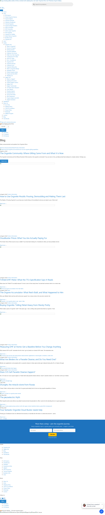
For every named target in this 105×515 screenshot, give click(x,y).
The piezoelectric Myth (10, 397)
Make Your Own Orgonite (13, 55)
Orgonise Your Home (12, 53)
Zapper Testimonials (11, 86)
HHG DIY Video (10, 58)
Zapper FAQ (10, 84)
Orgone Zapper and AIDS (13, 98)
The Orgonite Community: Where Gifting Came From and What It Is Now (31, 153)
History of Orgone (11, 48)
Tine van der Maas (11, 95)
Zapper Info (8, 77)
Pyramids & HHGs (7, 466)
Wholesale (7, 112)
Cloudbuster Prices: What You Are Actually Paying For (23, 238)
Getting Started (10, 50)
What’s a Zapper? (11, 79)
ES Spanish (6, 134)
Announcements (8, 148)
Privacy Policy (8, 110)
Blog (4, 117)
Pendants (5, 464)
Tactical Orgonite (9, 24)
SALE (4, 41)
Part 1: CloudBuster (11, 60)
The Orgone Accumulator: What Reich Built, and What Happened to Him (31, 292)
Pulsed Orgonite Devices (11, 17)
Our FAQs (7, 105)
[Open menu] (1, 10)
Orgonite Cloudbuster (10, 22)
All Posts (2, 148)
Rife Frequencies (11, 96)
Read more (4, 161)
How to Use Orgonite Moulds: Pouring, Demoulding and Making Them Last (32, 196)
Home (4, 12)
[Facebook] (1, 499)
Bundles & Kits (8, 38)
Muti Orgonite (8, 33)
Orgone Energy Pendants (11, 26)
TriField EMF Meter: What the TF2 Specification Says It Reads (26, 280)
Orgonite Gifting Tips (12, 67)
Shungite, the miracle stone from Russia (17, 385)
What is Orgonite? (11, 46)
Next (5, 419)
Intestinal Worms (11, 93)
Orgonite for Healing (10, 34)
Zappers (5, 468)
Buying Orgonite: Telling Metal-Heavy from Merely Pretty (25, 305)
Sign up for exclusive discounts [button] (8, 122)
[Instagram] (4, 499)
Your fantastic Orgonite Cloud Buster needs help (21, 410)
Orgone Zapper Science (12, 83)
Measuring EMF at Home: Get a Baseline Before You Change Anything (30, 347)
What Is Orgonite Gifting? (13, 69)
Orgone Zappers (9, 19)
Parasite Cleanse (11, 91)
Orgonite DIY (8, 39)
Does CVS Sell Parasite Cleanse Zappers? (17, 372)
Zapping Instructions (12, 81)
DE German (6, 136)
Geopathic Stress (11, 70)
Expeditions (6, 101)
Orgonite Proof (10, 65)
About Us (5, 103)
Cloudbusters (6, 463)
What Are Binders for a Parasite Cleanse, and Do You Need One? (28, 359)
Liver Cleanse (10, 89)
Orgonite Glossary (11, 64)
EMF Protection (9, 29)
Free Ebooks (6, 119)
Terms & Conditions (10, 108)
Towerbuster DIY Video (12, 57)
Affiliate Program (9, 114)
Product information (20, 148)
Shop (4, 14)
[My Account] (1, 8)
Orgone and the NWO (12, 74)
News (13, 148)
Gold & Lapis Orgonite (10, 31)
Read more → (3, 204)
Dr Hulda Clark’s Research (13, 88)
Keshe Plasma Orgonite (10, 36)
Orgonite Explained (11, 52)
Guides (5, 43)
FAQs (4, 483)
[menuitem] (54, 132)
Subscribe (52, 434)
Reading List (10, 76)
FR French (5, 133)
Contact (5, 115)
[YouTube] (3, 499)
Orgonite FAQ (10, 62)
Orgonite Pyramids (9, 21)
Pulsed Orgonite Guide (12, 72)
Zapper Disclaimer (11, 100)
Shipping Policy (8, 107)
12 (3, 419)
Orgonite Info (8, 45)
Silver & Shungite (9, 27)
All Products (8, 15)
